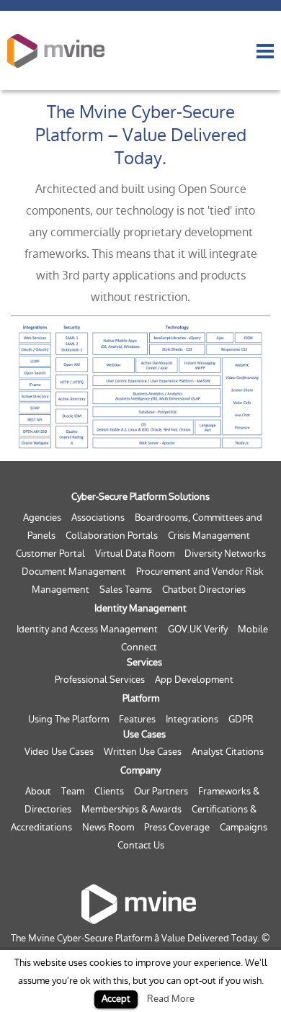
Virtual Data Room (134, 553)
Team (72, 791)
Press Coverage (177, 827)
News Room (108, 827)
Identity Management (140, 608)
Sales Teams (125, 589)
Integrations (192, 719)
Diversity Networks (225, 553)
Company (140, 770)
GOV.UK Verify (198, 629)
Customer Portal (50, 553)
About (38, 791)
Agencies (42, 517)
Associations (98, 517)
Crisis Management (209, 535)
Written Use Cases (143, 751)
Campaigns (243, 827)
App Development (194, 679)
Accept (116, 999)
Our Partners (161, 791)
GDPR (241, 719)
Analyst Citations (228, 751)
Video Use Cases (59, 751)
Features (137, 719)
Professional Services (100, 679)
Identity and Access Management (87, 629)
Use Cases (144, 734)
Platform (140, 698)
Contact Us (140, 845)
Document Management (74, 571)
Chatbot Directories (204, 589)
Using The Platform (68, 719)
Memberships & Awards (131, 809)
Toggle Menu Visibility (265, 51)
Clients (109, 791)
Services (144, 662)
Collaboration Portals (112, 535)
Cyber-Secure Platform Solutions (140, 496)
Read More (171, 999)
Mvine (55, 50)
